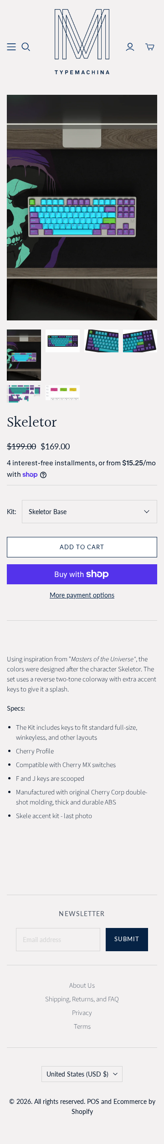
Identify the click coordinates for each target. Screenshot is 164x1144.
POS (93, 1101)
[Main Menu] (11, 47)
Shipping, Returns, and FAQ (82, 999)
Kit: (11, 511)
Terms (82, 1026)
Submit (126, 939)
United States (77, 1074)
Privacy (82, 1013)
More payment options (82, 595)
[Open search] (26, 47)
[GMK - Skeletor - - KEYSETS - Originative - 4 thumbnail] (140, 341)
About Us (82, 985)
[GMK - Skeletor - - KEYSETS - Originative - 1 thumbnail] (63, 341)
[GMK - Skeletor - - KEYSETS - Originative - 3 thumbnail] (101, 341)
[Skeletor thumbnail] (24, 355)
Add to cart (82, 547)
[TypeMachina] (82, 41)
